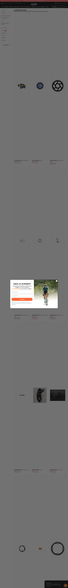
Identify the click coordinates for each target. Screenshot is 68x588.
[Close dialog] (56, 281)
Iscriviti (22, 299)
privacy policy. (14, 304)
